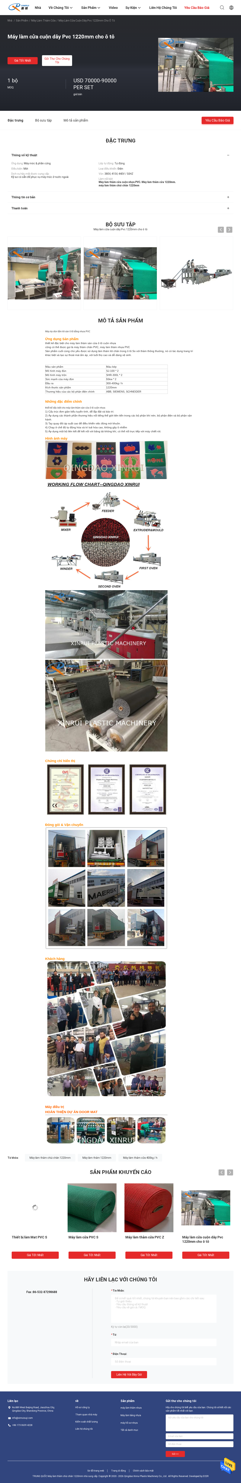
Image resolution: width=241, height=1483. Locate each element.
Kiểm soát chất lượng (86, 1421)
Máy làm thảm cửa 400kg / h (140, 1157)
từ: (115, 1334)
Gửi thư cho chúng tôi (57, 60)
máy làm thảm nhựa (131, 1407)
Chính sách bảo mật (143, 1470)
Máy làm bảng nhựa (130, 1415)
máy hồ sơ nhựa (129, 1423)
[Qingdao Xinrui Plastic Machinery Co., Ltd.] (18, 7)
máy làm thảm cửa (43, 20)
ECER (206, 1476)
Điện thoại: (120, 1353)
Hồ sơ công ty (82, 1407)
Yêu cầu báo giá (217, 120)
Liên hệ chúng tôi (84, 1429)
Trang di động (118, 1470)
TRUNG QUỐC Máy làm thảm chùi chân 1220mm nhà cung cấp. (65, 1476)
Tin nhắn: (118, 1290)
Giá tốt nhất (22, 60)
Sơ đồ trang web (95, 1470)
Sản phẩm (22, 20)
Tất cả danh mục (129, 1430)
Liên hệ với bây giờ (129, 1374)
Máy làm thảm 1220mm (96, 1157)
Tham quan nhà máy (86, 1414)
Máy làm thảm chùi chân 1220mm (50, 1157)
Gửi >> (175, 1454)
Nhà (10, 20)
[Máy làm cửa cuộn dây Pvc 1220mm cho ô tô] (195, 64)
